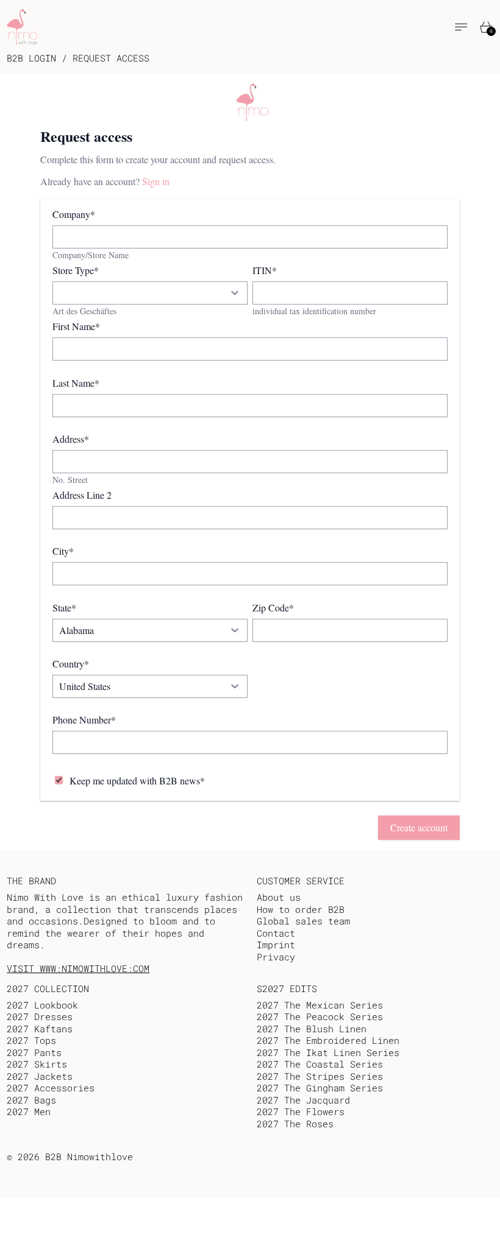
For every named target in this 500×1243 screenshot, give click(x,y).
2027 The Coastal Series (320, 1064)
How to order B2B (301, 909)
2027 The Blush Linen (311, 1029)
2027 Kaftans (40, 1029)
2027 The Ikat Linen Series (328, 1052)
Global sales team (303, 921)
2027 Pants (34, 1052)
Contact (276, 933)
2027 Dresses (40, 1016)
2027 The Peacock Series (320, 1016)
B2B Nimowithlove (89, 1156)
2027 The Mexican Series (320, 1005)
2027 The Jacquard (303, 1100)
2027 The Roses (295, 1124)
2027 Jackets (40, 1076)
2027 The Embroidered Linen (328, 1040)
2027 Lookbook (42, 1005)
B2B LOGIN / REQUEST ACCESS (78, 58)
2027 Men (29, 1111)
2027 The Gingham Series (320, 1088)
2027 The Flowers (301, 1111)
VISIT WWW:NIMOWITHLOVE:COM (78, 968)
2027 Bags (31, 1100)
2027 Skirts (37, 1064)
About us (279, 897)
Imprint (276, 944)
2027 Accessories (51, 1088)
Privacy (276, 957)
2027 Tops (31, 1040)
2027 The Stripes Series (320, 1076)
